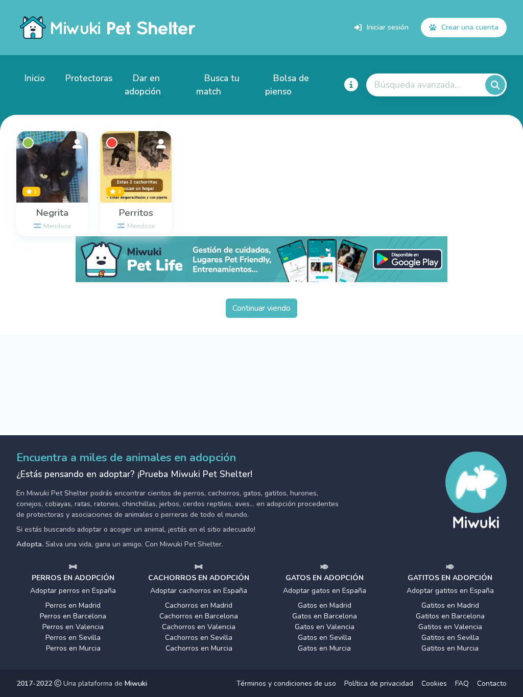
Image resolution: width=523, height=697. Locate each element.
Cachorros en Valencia (198, 627)
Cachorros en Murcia (198, 648)
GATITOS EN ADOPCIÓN (450, 578)
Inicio (35, 78)
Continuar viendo (261, 308)
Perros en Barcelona (73, 616)
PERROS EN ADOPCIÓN (73, 578)
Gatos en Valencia (324, 627)
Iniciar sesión (388, 27)
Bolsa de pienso (287, 84)
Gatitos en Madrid (450, 605)
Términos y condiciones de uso (286, 683)
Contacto (492, 683)
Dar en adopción (143, 84)
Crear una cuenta (469, 27)
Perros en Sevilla (73, 637)
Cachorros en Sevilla (198, 637)
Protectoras (88, 78)
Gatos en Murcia (324, 648)
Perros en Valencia (73, 627)
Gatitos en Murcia (450, 648)
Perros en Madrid (73, 605)
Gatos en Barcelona (324, 616)
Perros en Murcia (73, 648)
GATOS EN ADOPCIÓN (325, 578)
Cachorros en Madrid (198, 605)
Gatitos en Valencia (450, 627)
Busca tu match (218, 84)
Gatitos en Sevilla (450, 637)
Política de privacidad (378, 683)
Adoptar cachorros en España (198, 590)
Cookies (434, 683)
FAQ (462, 683)
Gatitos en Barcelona (450, 616)
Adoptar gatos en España (324, 590)
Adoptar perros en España (73, 590)
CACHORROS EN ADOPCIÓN (198, 578)
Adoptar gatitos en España (450, 590)
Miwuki (136, 683)
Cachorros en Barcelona (198, 616)
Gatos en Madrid (324, 605)
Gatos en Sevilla (324, 637)
